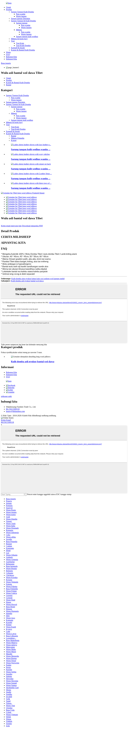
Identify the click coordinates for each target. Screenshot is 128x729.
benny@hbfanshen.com (15, 411)
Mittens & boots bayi (19, 39)
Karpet (13, 140)
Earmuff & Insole (18, 48)
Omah (8, 7)
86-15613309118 (13, 409)
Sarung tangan (21, 23)
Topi (13, 41)
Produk (9, 9)
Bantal (8, 85)
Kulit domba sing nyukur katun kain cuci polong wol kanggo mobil (37, 279)
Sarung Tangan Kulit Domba (22, 12)
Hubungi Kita (11, 59)
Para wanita (20, 14)
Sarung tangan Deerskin (20, 18)
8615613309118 (7, 422)
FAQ (8, 54)
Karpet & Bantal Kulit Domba (23, 50)
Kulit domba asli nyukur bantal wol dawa (27, 281)
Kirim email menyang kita (11, 226)
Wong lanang (21, 16)
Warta (8, 52)
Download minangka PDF (32, 226)
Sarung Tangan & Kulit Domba (23, 21)
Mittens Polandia (17, 138)
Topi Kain (20, 43)
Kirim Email (6, 420)
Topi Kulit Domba (23, 45)
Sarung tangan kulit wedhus (27, 36)
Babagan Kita (11, 57)
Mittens (19, 30)
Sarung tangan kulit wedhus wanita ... (30, 149)
